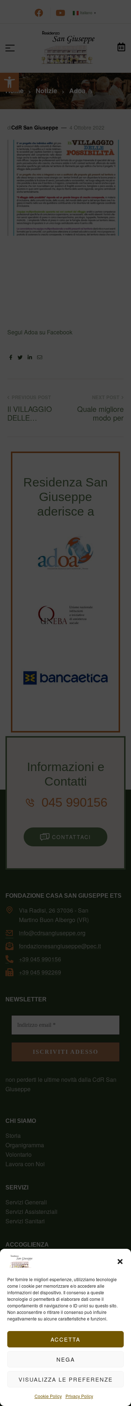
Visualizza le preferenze (66, 1379)
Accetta (65, 1339)
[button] (120, 1261)
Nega (65, 1359)
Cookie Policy (48, 1396)
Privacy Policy (79, 1396)
